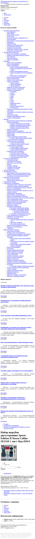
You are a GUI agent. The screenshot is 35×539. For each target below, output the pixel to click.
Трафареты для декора (13, 168)
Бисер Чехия (10, 36)
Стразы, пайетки (11, 269)
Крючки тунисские (12, 129)
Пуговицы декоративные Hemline (19, 209)
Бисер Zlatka (10, 33)
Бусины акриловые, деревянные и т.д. (17, 38)
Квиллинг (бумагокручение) (12, 177)
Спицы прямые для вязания (15, 145)
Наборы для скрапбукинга (14, 203)
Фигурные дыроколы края (17, 224)
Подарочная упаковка (10, 181)
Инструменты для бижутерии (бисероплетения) (20, 40)
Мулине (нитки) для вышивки (15, 88)
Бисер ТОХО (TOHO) (13, 35)
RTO (11, 99)
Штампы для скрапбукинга (14, 226)
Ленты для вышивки (13, 81)
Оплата (6, 22)
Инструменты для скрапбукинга (16, 194)
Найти (2, 10)
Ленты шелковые (15, 85)
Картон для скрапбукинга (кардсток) (17, 196)
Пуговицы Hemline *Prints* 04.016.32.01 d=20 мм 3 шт (21, 211)
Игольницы (10, 248)
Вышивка (6, 61)
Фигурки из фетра (12, 58)
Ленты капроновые (15, 84)
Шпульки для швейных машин (15, 276)
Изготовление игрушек (10, 171)
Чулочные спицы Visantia (17, 152)
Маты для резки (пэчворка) (14, 257)
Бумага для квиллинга (13, 179)
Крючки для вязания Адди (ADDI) (20, 123)
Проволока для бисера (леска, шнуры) (17, 49)
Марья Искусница (15, 103)
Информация (7, 473)
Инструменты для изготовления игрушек (18, 173)
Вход (5, 13)
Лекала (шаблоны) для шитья (15, 251)
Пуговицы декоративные (14, 206)
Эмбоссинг (10, 228)
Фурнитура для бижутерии (14, 51)
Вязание (6, 119)
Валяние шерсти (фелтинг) (11, 52)
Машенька (13, 104)
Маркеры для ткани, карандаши (16, 87)
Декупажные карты (12, 160)
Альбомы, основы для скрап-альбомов (17, 186)
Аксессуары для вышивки (14, 62)
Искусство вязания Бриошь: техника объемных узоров (17, 342)
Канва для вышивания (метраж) (19, 67)
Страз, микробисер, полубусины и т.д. (17, 215)
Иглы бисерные (11, 39)
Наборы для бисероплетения (15, 45)
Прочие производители (16, 106)
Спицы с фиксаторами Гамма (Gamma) (21, 138)
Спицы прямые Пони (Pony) (18, 149)
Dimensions (13, 91)
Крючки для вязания (12, 122)
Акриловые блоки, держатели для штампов (19, 184)
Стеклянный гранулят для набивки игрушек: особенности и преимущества (14, 356)
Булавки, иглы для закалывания (16, 232)
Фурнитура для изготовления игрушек (18, 176)
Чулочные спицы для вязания (15, 151)
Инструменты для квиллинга (15, 180)
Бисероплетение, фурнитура (12, 30)
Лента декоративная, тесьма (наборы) (17, 200)
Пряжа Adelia (11, 133)
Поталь (9, 164)
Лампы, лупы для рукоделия (15, 80)
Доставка (6, 20)
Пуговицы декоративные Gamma (19, 208)
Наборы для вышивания (14, 90)
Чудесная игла (14, 107)
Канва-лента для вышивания (18, 75)
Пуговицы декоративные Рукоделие (20, 213)
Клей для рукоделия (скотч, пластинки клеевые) (20, 197)
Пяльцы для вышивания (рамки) (16, 116)
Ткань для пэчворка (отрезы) (15, 270)
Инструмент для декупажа (14, 163)
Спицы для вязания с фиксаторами (17, 136)
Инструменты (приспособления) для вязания (19, 120)
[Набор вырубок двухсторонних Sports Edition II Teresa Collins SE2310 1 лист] (9, 460)
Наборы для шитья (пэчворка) (15, 260)
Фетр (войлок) (11, 56)
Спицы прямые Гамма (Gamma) (19, 148)
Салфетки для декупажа (13, 167)
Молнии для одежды (13, 258)
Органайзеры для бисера (14, 46)
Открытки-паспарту (12, 115)
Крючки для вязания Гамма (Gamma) (20, 125)
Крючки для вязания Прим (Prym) (19, 128)
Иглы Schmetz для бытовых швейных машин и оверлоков (20, 245)
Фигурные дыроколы (13, 218)
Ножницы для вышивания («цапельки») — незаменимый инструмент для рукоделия (13, 398)
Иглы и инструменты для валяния (16, 54)
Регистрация (7, 14)
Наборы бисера (11, 43)
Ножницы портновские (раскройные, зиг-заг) (20, 263)
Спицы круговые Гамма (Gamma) (19, 144)
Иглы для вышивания (13, 64)
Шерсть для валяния (12, 59)
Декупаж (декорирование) (11, 158)
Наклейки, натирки (12, 205)
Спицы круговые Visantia (17, 142)
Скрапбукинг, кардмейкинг (11, 183)
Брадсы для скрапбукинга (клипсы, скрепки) (19, 187)
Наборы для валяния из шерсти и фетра (18, 55)
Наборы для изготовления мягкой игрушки (19, 174)
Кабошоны (10, 42)
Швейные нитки (11, 273)
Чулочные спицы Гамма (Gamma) (19, 155)
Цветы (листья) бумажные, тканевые (17, 225)
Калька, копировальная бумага (15, 250)
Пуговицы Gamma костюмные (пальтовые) (22, 266)
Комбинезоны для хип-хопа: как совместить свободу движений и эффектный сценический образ (16, 328)
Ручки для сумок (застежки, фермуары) (18, 267)
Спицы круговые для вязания (15, 141)
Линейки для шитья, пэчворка (15, 256)
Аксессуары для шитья (13, 231)
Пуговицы (10, 264)
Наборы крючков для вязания (15, 131)
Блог (5, 19)
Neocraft (12, 94)
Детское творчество (9, 170)
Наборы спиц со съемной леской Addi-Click (19, 132)
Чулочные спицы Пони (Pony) (18, 157)
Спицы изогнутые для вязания (15, 139)
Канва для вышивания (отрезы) (19, 71)
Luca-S (12, 93)
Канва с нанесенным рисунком (15, 77)
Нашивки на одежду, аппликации (16, 261)
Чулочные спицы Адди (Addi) (18, 154)
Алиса (12, 100)
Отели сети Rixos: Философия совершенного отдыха (16, 315)
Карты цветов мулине (13, 78)
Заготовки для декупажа (14, 161)
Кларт (12, 101)
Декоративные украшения (14, 193)
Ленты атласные (15, 83)
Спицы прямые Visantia (16, 147)
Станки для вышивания (13, 117)
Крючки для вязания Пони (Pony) (19, 126)
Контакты (6, 23)
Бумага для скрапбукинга (14, 189)
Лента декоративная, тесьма (15, 199)
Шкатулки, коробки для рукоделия (16, 274)
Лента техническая (12, 254)
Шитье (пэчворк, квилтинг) (11, 229)
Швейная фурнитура (13, 272)
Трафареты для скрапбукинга (15, 216)
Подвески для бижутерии (14, 48)
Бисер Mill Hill (11, 32)
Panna (12, 96)
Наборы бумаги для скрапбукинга (16, 202)
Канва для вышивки (12, 65)
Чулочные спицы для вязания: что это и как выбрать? (17, 370)
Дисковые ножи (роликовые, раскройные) (19, 234)
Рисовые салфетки (12, 165)
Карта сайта (7, 24)
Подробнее (4, 296)
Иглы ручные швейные (13, 247)
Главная (6, 17)
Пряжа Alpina (11, 135)
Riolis (11, 97)
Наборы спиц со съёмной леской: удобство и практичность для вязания (13, 383)
